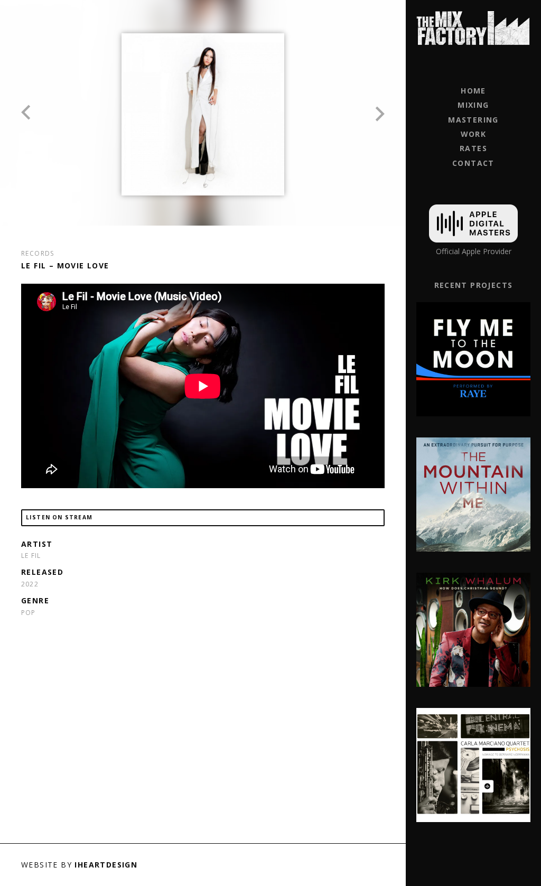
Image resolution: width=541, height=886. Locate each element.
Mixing (473, 105)
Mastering (473, 120)
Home (473, 91)
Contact (473, 163)
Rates (473, 148)
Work (474, 134)
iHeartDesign (105, 865)
